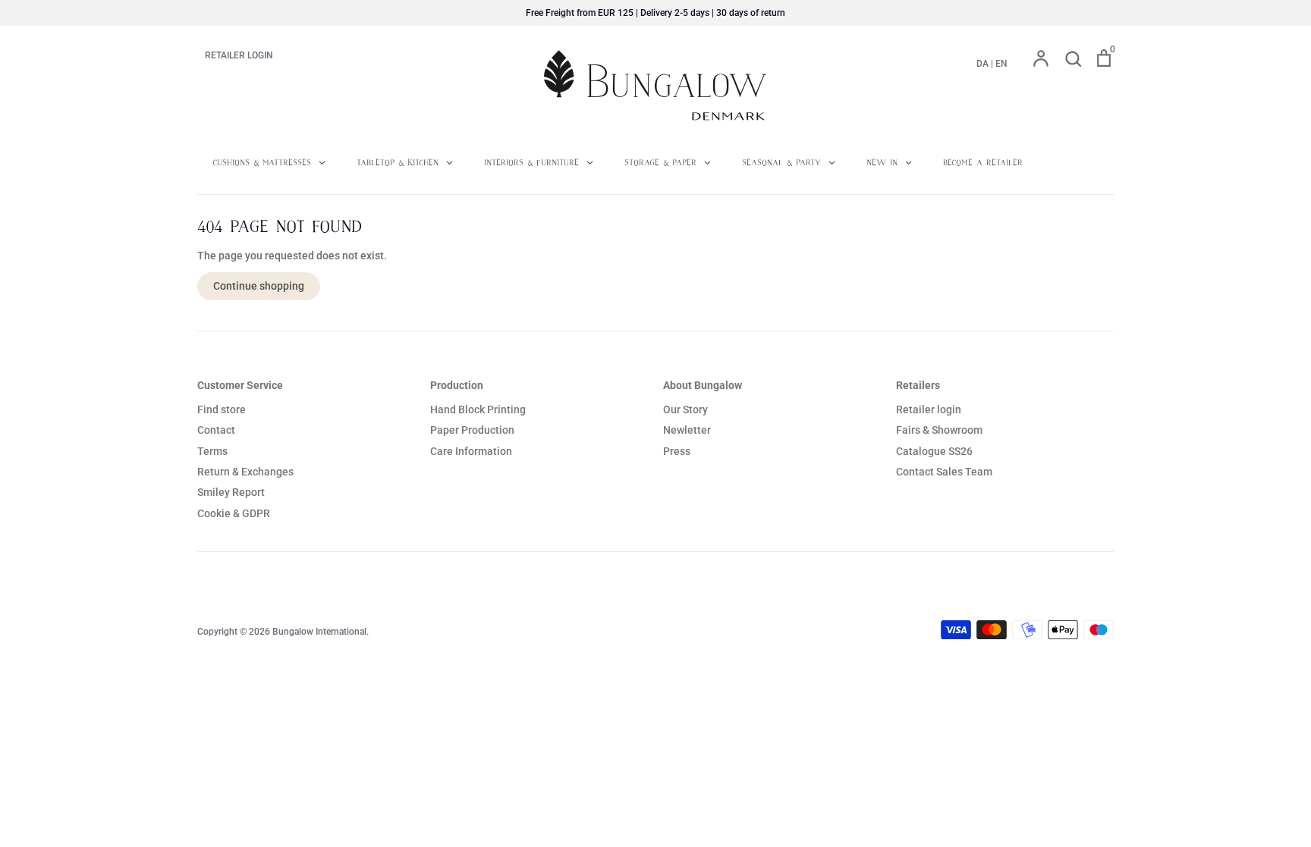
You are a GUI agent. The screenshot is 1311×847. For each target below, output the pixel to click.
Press (676, 451)
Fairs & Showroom (939, 430)
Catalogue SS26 (934, 451)
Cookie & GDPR (233, 513)
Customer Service (240, 385)
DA (982, 63)
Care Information (471, 451)
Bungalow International (319, 631)
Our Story (685, 409)
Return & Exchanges (245, 472)
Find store (221, 409)
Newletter (687, 430)
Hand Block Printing (478, 409)
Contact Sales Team (944, 472)
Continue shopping (258, 286)
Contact (216, 430)
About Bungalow (702, 385)
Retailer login (928, 409)
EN (1001, 63)
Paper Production (472, 430)
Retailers (918, 385)
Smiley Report (231, 492)
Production (456, 385)
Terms (212, 451)
